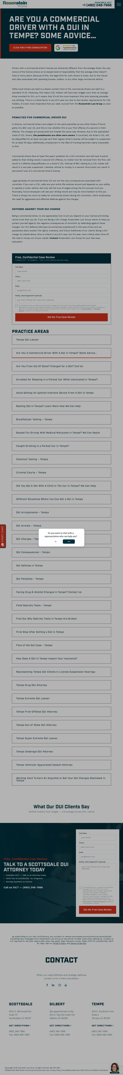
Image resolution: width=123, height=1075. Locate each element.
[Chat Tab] (61, 537)
